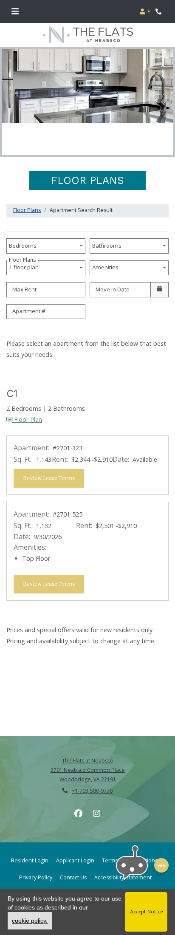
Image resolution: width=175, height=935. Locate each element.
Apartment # (28, 311)
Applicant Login (75, 860)
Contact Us (73, 877)
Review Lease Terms (53, 478)
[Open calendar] (159, 289)
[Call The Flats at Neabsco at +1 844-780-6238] (160, 11)
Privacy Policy (35, 877)
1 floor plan (25, 265)
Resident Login (29, 860)
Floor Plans (27, 210)
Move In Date (113, 289)
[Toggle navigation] (15, 11)
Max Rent (24, 289)
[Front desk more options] (161, 865)
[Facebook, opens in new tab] (78, 813)
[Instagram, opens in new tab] (96, 813)
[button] (144, 11)
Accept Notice (146, 911)
